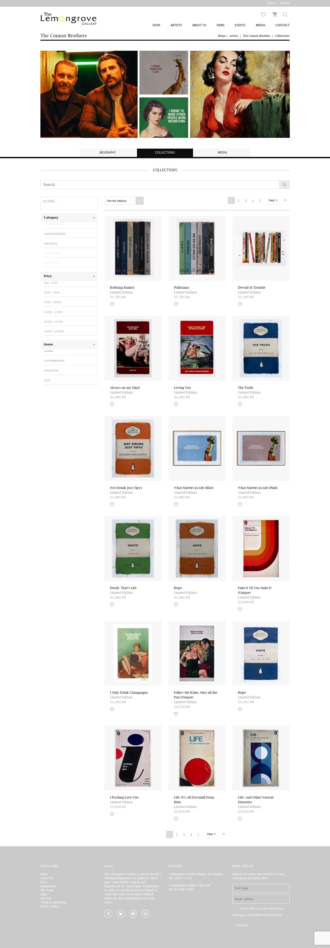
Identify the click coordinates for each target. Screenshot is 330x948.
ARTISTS (176, 25)
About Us (46, 878)
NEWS (220, 25)
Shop (43, 894)
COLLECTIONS (165, 152)
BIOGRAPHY (108, 152)
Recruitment (48, 886)
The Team (46, 890)
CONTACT (282, 25)
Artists (233, 35)
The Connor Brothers (256, 35)
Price (48, 276)
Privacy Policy (49, 906)
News (43, 882)
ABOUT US (199, 25)
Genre (48, 344)
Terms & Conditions (53, 902)
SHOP (156, 25)
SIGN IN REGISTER (278, 3)
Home (221, 35)
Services (45, 898)
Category (51, 217)
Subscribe (242, 925)
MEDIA (260, 25)
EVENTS (240, 25)
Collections (282, 35)
